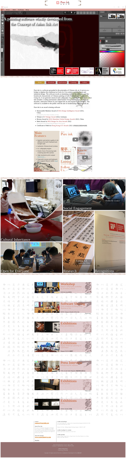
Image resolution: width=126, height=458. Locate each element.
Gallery (84, 82)
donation (37, 440)
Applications (62, 82)
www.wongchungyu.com (43, 437)
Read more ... (41, 157)
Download (51, 82)
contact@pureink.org (42, 423)
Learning (73, 82)
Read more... (88, 293)
